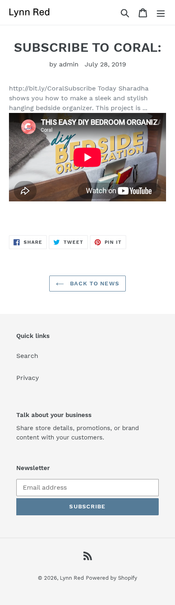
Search (27, 356)
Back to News (93, 283)
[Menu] (161, 12)
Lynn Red (72, 578)
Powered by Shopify (111, 578)
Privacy (27, 378)
